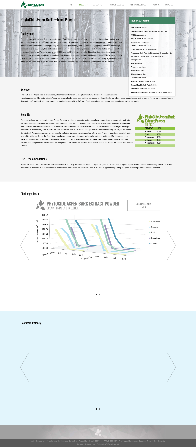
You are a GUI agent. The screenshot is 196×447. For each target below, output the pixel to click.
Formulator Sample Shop (69, 441)
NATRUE (106, 441)
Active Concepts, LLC (38, 441)
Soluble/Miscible (136, 85)
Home (71, 4)
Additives (134, 63)
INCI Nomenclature (138, 31)
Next (171, 245)
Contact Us (169, 4)
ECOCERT (113, 441)
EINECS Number (137, 46)
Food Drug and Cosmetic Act (128, 441)
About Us (156, 4)
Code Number (136, 28)
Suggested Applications (139, 92)
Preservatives (136, 67)
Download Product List (116, 4)
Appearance (135, 81)
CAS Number (135, 42)
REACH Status (136, 39)
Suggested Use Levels (139, 89)
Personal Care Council (86, 441)
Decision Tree (97, 4)
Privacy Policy (151, 441)
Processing (135, 53)
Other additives (136, 74)
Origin (133, 49)
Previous (24, 245)
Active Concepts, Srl (53, 441)
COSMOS (98, 441)
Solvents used (136, 78)
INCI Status (135, 35)
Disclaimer (142, 441)
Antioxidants (135, 71)
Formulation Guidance (138, 4)
